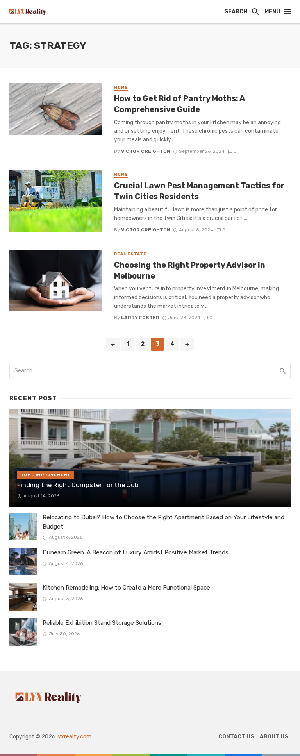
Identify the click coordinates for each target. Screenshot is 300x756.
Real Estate (130, 254)
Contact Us (236, 736)
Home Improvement (45, 475)
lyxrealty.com (74, 736)
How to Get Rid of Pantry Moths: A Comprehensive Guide (179, 104)
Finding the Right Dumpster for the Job (78, 485)
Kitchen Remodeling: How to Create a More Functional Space (126, 587)
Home (121, 87)
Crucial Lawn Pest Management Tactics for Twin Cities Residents (199, 191)
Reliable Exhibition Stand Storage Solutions (102, 622)
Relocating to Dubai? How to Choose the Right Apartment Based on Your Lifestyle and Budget (163, 522)
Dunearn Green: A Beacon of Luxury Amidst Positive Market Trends (136, 552)
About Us (274, 736)
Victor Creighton (145, 151)
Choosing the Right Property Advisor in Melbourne (189, 270)
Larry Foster (140, 317)
